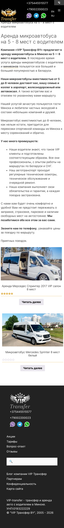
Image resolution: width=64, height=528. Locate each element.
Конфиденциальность (21, 484)
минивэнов (10, 66)
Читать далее (31, 302)
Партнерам (14, 478)
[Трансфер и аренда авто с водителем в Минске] (8, 14)
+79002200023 (37, 9)
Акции (11, 436)
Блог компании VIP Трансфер (27, 474)
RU (52, 15)
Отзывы (12, 451)
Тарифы (12, 441)
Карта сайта (15, 488)
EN (52, 11)
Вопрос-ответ (16, 446)
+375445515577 (37, 3)
